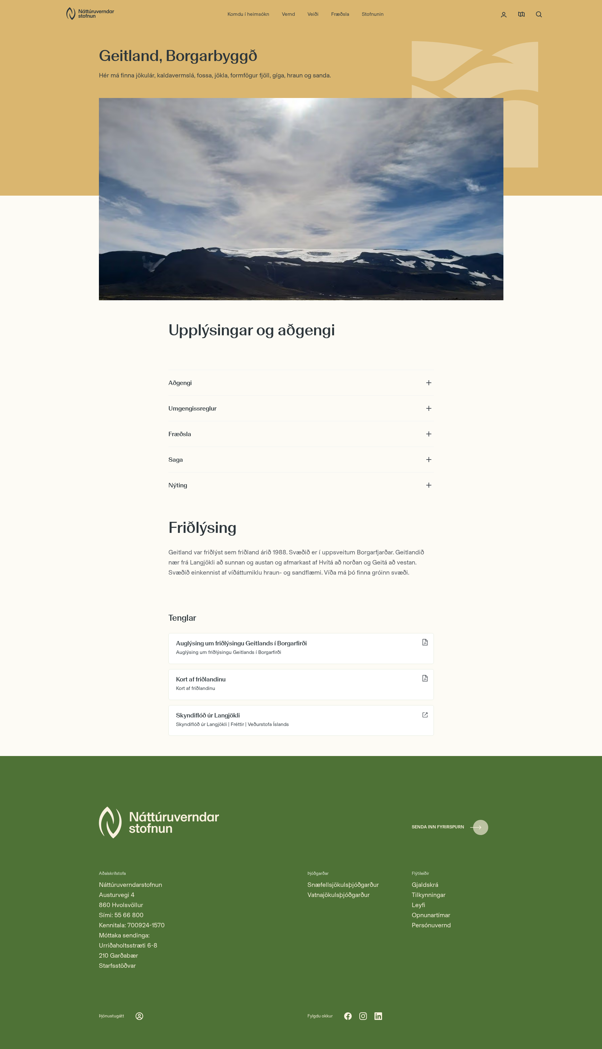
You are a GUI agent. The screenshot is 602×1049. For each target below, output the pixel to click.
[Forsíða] (90, 14)
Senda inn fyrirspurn (438, 827)
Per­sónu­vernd (431, 925)
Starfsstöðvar (117, 965)
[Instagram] (363, 1016)
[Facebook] (348, 1016)
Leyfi (418, 905)
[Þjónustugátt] (503, 14)
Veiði (313, 14)
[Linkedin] (378, 1016)
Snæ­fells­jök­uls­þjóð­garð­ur (343, 884)
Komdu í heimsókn (248, 14)
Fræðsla (340, 14)
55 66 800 (128, 915)
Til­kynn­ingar (429, 895)
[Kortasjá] (521, 14)
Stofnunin (373, 14)
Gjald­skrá (425, 884)
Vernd (288, 14)
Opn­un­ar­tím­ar (431, 915)
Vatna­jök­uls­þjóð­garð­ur (338, 895)
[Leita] (539, 14)
